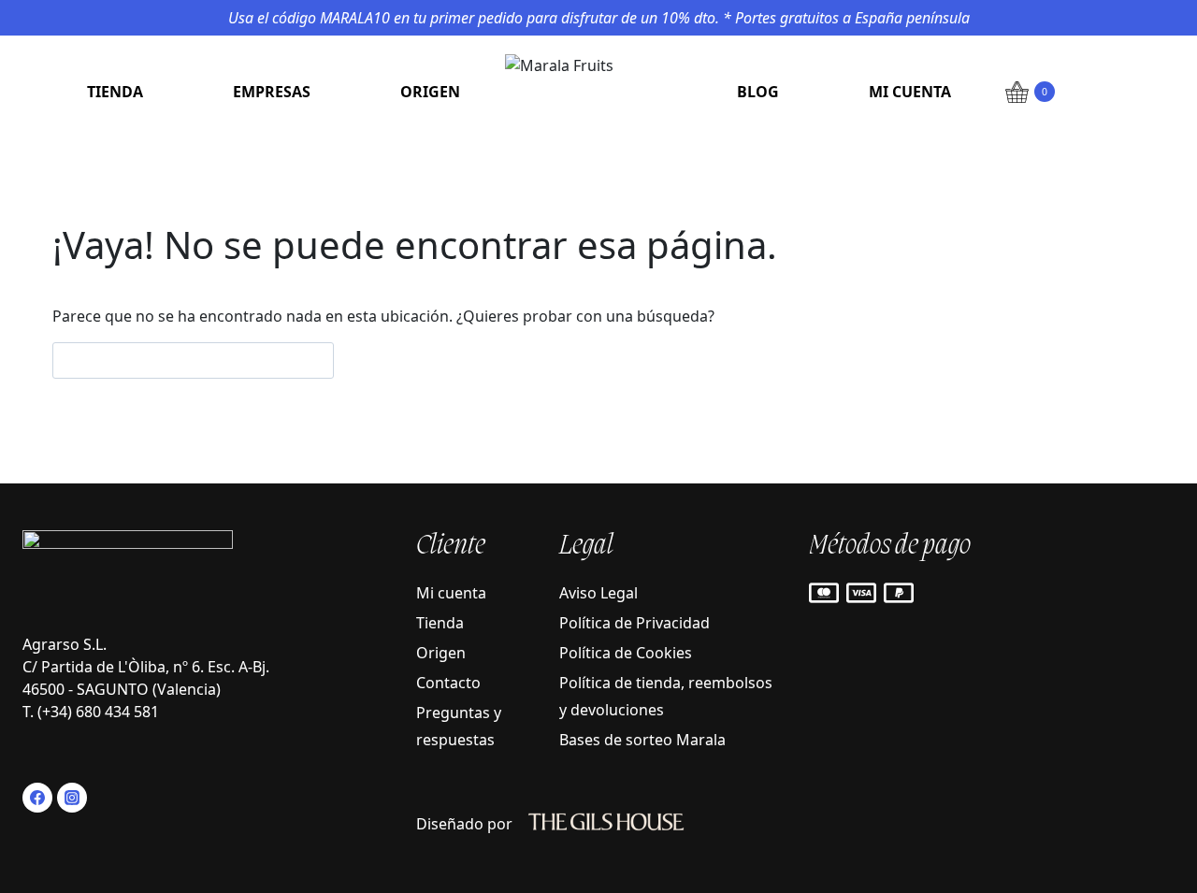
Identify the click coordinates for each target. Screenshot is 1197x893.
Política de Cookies (625, 652)
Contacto (448, 682)
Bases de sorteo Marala (642, 739)
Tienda (440, 622)
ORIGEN (430, 91)
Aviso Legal (598, 593)
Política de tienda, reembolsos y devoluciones (665, 696)
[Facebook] (37, 798)
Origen (441, 652)
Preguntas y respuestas (458, 726)
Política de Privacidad (634, 622)
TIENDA (115, 91)
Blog (758, 91)
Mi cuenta (910, 91)
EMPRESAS (271, 91)
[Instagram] (72, 798)
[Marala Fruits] (598, 91)
